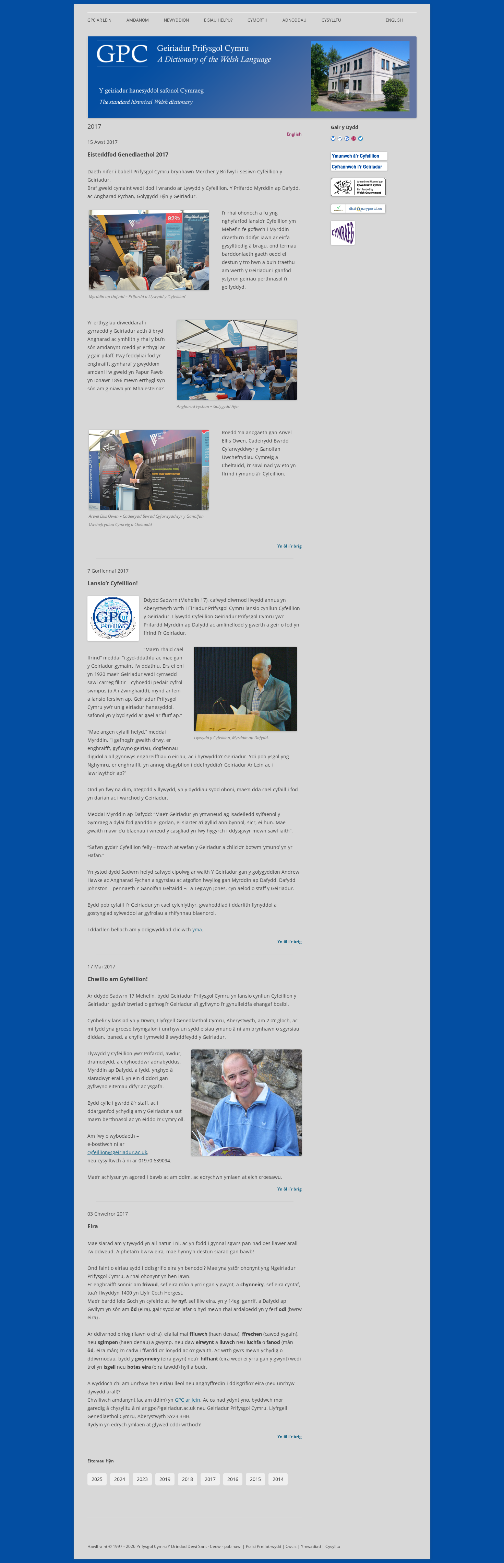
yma (197, 929)
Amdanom (138, 20)
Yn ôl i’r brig (289, 546)
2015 (255, 1479)
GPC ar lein (187, 1400)
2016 (232, 1479)
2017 (210, 1479)
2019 (164, 1479)
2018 (187, 1479)
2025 (97, 1479)
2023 (142, 1479)
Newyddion (176, 20)
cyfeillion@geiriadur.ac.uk (117, 1152)
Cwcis (291, 1546)
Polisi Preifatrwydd (263, 1546)
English (394, 20)
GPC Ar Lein (99, 20)
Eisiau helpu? (218, 20)
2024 (119, 1479)
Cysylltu (331, 20)
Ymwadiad (311, 1546)
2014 (278, 1479)
